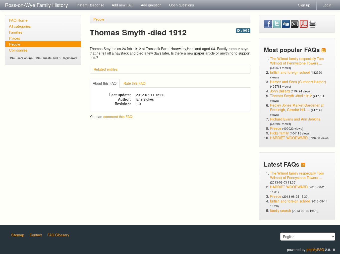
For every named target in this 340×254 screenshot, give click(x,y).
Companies (18, 50)
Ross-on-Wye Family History (36, 4)
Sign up (304, 4)
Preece (275, 128)
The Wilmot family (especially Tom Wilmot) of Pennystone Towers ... (297, 60)
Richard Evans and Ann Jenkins (295, 119)
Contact (36, 234)
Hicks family (280, 132)
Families (15, 32)
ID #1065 (243, 30)
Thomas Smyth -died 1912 (291, 95)
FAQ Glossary (58, 234)
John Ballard (280, 90)
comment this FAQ (117, 116)
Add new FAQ (122, 4)
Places (14, 38)
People (14, 44)
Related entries (105, 69)
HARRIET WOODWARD (289, 137)
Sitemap (17, 234)
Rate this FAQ (134, 83)
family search (281, 210)
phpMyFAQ (315, 249)
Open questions (181, 4)
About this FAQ (104, 83)
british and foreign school (290, 72)
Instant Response (90, 4)
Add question (151, 4)
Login (327, 4)
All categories (20, 26)
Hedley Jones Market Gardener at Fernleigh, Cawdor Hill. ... (297, 107)
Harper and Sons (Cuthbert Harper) (298, 81)
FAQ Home (18, 20)
